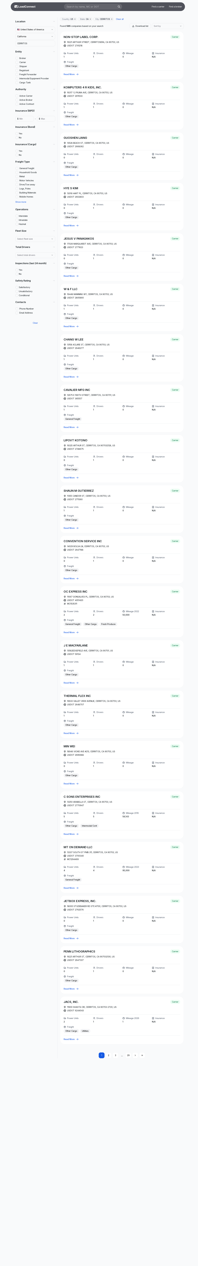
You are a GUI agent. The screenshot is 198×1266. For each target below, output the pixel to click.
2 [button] (108, 1055)
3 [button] (115, 1055)
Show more (20, 202)
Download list (142, 26)
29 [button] (128, 1055)
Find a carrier (158, 6)
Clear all (120, 19)
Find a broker (175, 6)
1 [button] (101, 1055)
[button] (75, 19)
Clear (35, 323)
